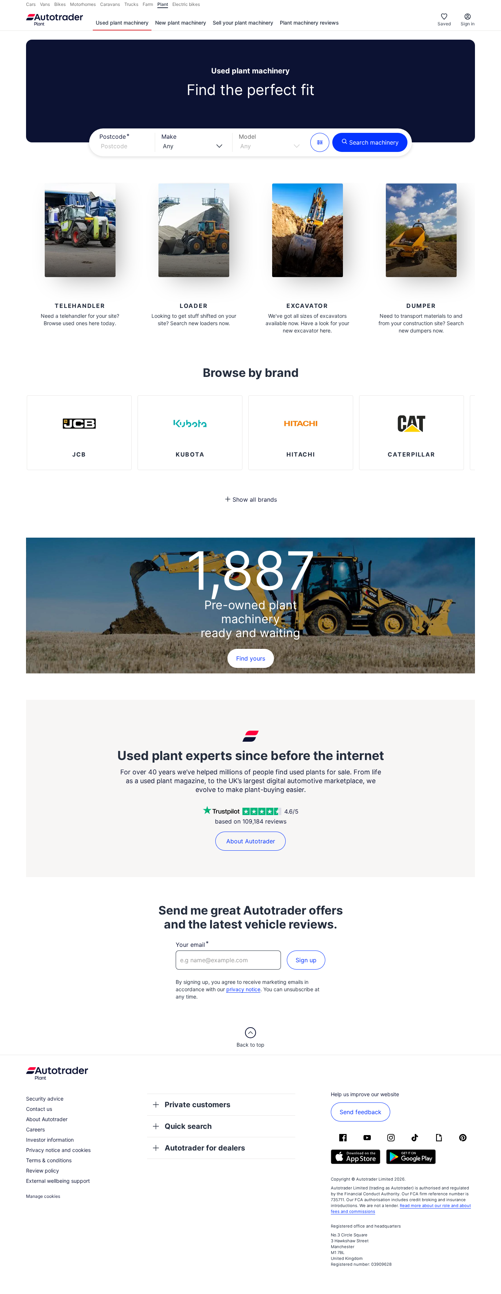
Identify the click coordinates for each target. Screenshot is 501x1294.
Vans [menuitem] (45, 4)
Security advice (44, 1098)
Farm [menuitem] (148, 4)
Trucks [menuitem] (131, 4)
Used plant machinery (122, 22)
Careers (35, 1129)
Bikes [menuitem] (60, 4)
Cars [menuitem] (31, 4)
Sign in (468, 23)
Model (247, 136)
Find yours (250, 658)
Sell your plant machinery (243, 22)
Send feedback (360, 1112)
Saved (444, 23)
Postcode (112, 136)
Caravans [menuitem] (110, 4)
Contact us (39, 1109)
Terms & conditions (49, 1160)
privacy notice (243, 989)
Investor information (50, 1140)
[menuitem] (122, 23)
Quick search (188, 1126)
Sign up (306, 960)
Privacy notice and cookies (58, 1150)
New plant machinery (180, 22)
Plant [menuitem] (162, 4)
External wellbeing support (58, 1181)
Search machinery (374, 142)
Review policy (42, 1170)
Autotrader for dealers (205, 1148)
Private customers (197, 1104)
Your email (190, 944)
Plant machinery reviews (309, 22)
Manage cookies (43, 1196)
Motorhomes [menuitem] (83, 4)
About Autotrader (250, 841)
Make (168, 136)
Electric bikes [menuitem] (186, 4)
